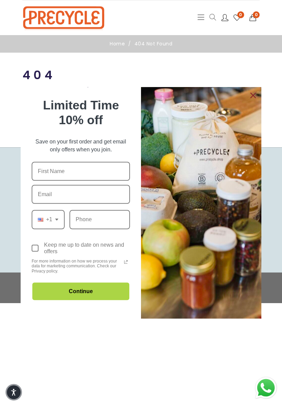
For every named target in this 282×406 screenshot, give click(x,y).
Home (117, 43)
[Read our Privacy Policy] (126, 262)
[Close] (253, 95)
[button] (254, 17)
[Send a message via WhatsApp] (266, 387)
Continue (81, 292)
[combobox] (48, 219)
